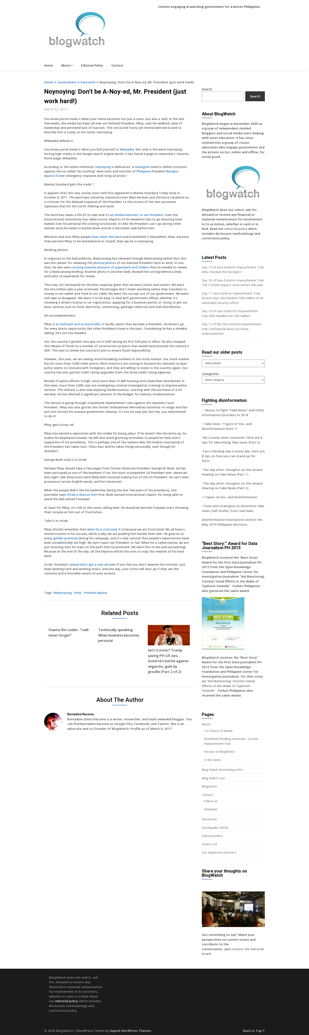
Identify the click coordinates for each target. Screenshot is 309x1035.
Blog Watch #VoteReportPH (222, 769)
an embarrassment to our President (137, 215)
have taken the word (106, 237)
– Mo (206, 410)
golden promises (65, 538)
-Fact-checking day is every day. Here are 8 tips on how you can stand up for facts (233, 456)
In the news (212, 760)
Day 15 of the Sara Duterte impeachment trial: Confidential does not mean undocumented (231, 329)
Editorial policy (212, 836)
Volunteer (211, 809)
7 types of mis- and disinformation (230, 497)
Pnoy (77, 593)
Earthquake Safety (215, 827)
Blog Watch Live (213, 778)
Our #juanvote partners (219, 852)
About (65, 65)
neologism (142, 167)
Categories (210, 374)
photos (98, 263)
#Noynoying (62, 593)
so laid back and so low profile (78, 324)
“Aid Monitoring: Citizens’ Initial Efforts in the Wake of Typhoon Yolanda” (228, 686)
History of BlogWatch (219, 751)
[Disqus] (119, 795)
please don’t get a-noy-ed (89, 564)
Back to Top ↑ (254, 1030)
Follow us (210, 801)
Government (67, 82)
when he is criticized (102, 529)
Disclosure (209, 819)
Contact (117, 65)
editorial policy (235, 228)
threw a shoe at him (82, 495)
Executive (88, 82)
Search (207, 89)
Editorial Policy (92, 65)
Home (48, 65)
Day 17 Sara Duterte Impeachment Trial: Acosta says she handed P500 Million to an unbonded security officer (232, 298)
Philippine (143, 171)
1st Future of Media (218, 731)
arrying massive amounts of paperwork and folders (111, 267)
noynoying (103, 167)
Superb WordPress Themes (130, 1030)
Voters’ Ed (209, 844)
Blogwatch (209, 786)
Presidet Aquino (95, 593)
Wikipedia (127, 149)
